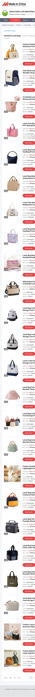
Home (5, 20)
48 (19, 678)
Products (16, 20)
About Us (25, 20)
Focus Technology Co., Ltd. (25, 689)
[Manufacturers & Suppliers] (14, 4)
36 (14, 678)
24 (10, 678)
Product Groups (10, 31)
